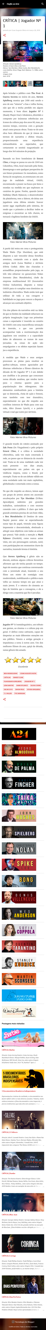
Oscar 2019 (8, 689)
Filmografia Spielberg (13, 681)
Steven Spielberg (33, 689)
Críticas (7, 677)
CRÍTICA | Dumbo (8, 1173)
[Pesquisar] (42, 4)
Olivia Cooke (36, 685)
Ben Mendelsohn (10, 673)
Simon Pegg (19, 689)
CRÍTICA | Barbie (8, 1050)
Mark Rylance (22, 685)
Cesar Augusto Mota (28, 673)
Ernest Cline (18, 677)
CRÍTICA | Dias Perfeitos (11, 1297)
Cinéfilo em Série (13, 4)
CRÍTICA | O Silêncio (10, 1132)
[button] (4, 35)
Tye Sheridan (19, 693)
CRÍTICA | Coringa (9, 1256)
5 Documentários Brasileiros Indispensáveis (19, 1091)
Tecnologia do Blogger (24, 1322)
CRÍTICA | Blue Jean (9, 1214)
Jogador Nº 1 (29, 681)
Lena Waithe (9, 685)
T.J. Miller (8, 693)
